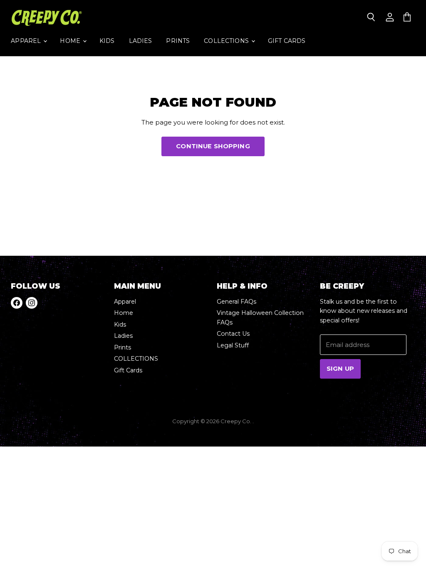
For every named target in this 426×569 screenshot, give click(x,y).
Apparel (26, 41)
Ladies (140, 41)
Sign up (340, 368)
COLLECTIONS (227, 41)
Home (71, 41)
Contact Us (233, 333)
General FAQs (236, 301)
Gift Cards (286, 41)
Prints (178, 41)
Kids (107, 41)
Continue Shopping (213, 146)
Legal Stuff (233, 345)
